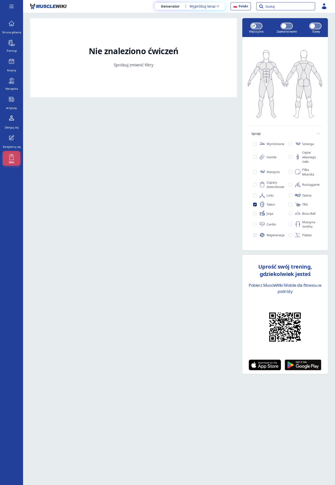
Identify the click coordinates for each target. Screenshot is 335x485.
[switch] (256, 26)
